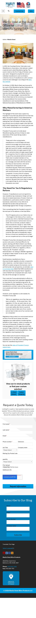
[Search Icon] (9, 10)
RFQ (31, 11)
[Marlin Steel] (11, 4)
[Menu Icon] (3, 10)
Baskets (13, 393)
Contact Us (19, 11)
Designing (21, 393)
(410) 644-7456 (12, 566)
